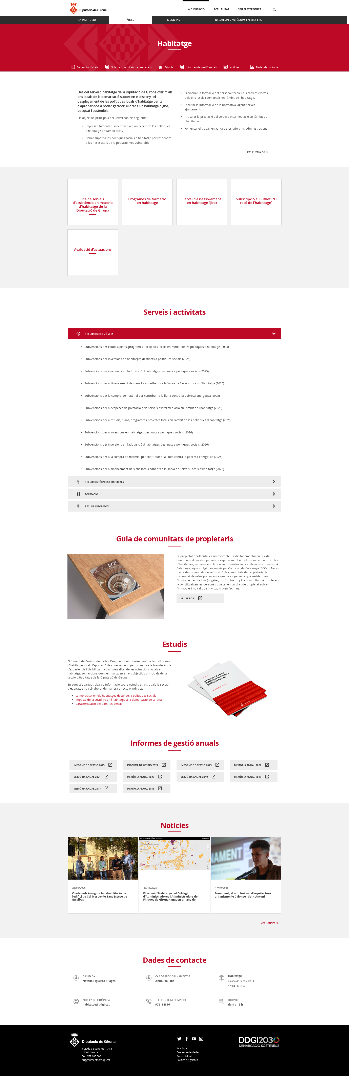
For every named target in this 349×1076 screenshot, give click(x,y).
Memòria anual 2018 (247, 777)
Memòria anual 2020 (140, 777)
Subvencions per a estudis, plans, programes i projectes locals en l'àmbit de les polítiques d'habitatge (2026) (158, 420)
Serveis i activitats (87, 67)
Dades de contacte (267, 67)
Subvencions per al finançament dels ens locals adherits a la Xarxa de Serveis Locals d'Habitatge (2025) (154, 383)
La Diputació (196, 9)
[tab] (174, 333)
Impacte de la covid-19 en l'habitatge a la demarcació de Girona (119, 700)
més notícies (268, 923)
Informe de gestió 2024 (142, 765)
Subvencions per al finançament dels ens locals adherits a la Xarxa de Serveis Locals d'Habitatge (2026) (154, 469)
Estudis (168, 67)
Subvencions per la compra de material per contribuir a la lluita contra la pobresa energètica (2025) (152, 395)
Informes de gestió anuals (201, 67)
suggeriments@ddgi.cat (96, 1060)
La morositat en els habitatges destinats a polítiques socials (116, 695)
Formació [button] (91, 494)
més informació (256, 152)
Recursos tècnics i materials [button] (104, 482)
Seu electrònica (249, 9)
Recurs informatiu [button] (97, 506)
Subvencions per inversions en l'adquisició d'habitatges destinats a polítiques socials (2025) (147, 371)
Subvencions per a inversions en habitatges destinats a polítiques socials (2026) (139, 432)
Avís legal (182, 1048)
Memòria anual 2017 (87, 788)
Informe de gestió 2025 (89, 765)
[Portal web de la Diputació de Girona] (92, 1038)
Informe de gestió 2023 (196, 765)
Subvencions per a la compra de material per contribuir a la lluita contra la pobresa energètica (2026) (153, 457)
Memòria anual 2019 (194, 777)
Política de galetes (187, 1060)
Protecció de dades (188, 1052)
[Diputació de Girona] (88, 8)
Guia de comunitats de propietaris (131, 67)
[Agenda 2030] (259, 1041)
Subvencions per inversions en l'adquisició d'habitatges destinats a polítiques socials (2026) (147, 444)
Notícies (234, 67)
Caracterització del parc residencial (99, 704)
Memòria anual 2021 (87, 777)
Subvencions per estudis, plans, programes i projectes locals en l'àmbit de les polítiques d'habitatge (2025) (157, 347)
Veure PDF (187, 598)
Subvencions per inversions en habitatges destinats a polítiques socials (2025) (137, 359)
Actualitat (221, 9)
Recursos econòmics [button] (99, 334)
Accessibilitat (184, 1056)
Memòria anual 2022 (247, 765)
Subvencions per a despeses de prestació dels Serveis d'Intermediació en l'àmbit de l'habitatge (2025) (153, 408)
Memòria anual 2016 (140, 788)
